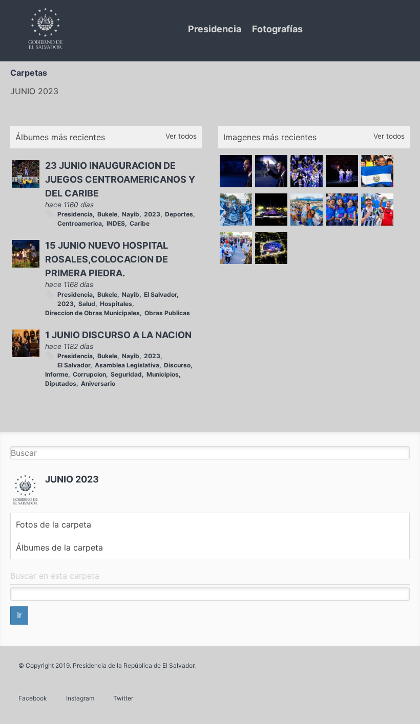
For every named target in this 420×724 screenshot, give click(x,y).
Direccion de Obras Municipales (92, 313)
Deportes (179, 214)
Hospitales (116, 304)
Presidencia (214, 29)
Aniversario (98, 383)
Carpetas (28, 73)
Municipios (162, 374)
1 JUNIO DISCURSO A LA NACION (118, 335)
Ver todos (181, 136)
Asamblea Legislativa (127, 365)
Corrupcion (89, 374)
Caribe (140, 223)
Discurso (177, 365)
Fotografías (277, 29)
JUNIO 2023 (72, 479)
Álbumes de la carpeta (59, 547)
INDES (116, 223)
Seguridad (126, 374)
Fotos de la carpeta (53, 524)
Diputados (60, 383)
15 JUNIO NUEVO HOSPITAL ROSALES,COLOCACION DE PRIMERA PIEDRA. (106, 259)
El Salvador (160, 294)
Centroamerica (79, 223)
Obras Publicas (167, 313)
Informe (56, 374)
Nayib (130, 214)
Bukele (107, 214)
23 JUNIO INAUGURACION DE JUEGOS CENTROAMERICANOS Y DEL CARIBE (120, 179)
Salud (86, 304)
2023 (152, 214)
